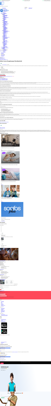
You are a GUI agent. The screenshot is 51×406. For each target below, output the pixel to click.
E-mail (0, 295)
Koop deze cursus (2, 269)
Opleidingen (2, 309)
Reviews (2, 303)
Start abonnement (2, 274)
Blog (1, 302)
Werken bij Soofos (3, 305)
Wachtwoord (1, 287)
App (1, 312)
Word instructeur (3, 314)
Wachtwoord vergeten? (2, 358)
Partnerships (2, 304)
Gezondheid (5, 59)
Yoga (7, 59)
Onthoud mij (2, 288)
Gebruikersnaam (2, 293)
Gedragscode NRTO (3, 321)
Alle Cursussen (1, 59)
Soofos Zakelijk (2, 311)
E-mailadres (1, 286)
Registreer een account (2, 292)
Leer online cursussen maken (4, 315)
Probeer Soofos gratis (2, 360)
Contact (2, 320)
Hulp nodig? (1, 57)
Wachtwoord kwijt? (2, 290)
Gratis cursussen (3, 310)
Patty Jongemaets (2, 127)
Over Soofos (2, 301)
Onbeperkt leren (3, 308)
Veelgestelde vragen (3, 319)
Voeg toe (2, 184)
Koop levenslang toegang (3, 279)
